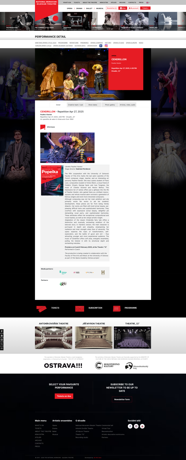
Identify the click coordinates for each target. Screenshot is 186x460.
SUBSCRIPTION (95, 308)
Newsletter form (122, 399)
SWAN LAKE (143, 27)
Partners (105, 437)
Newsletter (111, 8)
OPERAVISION (92, 46)
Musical (55, 434)
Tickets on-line (64, 396)
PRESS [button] (141, 2)
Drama (54, 428)
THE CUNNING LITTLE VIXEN (33, 27)
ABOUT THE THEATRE (43, 431)
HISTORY (108, 43)
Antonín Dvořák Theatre (84, 428)
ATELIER (38, 437)
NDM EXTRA (39, 434)
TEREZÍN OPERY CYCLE (43, 46)
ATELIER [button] (113, 2)
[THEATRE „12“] (132, 337)
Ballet (54, 431)
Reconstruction (107, 431)
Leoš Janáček (27, 29)
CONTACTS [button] (132, 2)
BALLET (89, 8)
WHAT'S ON (39, 425)
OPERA (69, 8)
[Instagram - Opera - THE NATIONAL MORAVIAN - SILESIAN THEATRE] (106, 45)
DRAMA (79, 8)
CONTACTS (39, 443)
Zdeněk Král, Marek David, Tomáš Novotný (64, 29)
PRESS (37, 446)
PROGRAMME (63, 43)
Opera (54, 425)
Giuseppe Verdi (86, 29)
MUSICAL (99, 8)
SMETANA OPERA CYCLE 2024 (45, 43)
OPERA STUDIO (118, 43)
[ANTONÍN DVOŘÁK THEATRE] (53, 337)
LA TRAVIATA (86, 27)
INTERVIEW (57, 27)
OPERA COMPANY (96, 43)
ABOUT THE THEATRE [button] (90, 2)
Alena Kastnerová (115, 29)
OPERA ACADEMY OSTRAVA (63, 46)
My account (134, 8)
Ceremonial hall (107, 425)
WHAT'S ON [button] (67, 2)
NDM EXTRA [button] (104, 2)
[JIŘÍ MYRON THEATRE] (93, 337)
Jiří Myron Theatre (82, 431)
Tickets (145, 8)
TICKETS (55, 308)
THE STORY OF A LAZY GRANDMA (121, 27)
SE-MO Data (97, 457)
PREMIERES (84, 43)
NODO (141, 43)
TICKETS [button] (77, 2)
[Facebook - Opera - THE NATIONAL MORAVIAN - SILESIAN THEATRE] (100, 45)
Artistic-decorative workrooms (113, 434)
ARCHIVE (122, 2)
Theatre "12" (80, 434)
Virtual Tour (106, 428)
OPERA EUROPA (131, 43)
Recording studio (82, 437)
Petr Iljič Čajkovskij (144, 29)
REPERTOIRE (74, 43)
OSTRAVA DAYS (80, 46)
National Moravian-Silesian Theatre (88, 425)
